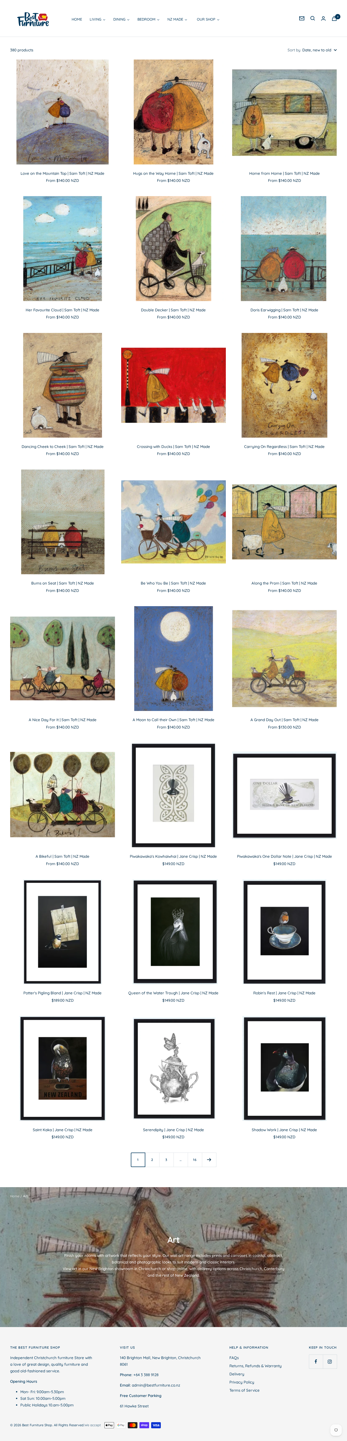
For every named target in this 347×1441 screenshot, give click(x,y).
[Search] (312, 18)
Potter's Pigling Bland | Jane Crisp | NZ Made (62, 993)
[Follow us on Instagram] (330, 1362)
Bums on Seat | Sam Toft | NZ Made (62, 583)
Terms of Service (244, 1390)
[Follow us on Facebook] (316, 1362)
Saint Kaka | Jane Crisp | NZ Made (62, 1129)
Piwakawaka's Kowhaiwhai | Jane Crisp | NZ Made (173, 856)
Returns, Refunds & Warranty (255, 1365)
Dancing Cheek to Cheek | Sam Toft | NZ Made (63, 446)
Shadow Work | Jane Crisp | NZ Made (284, 1129)
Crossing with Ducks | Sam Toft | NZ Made (173, 446)
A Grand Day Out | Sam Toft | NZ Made (284, 719)
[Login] (323, 18)
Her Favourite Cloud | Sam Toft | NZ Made (62, 310)
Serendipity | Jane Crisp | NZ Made (173, 1129)
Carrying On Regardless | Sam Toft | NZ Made (284, 446)
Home (14, 1196)
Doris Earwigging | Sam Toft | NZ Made (284, 310)
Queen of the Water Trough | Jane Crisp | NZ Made (173, 993)
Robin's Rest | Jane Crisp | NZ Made (284, 993)
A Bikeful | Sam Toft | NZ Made (62, 856)
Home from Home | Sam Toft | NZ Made (284, 173)
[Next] (209, 1160)
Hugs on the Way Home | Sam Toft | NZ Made (173, 173)
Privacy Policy (241, 1382)
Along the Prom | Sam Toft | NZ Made (284, 583)
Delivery (236, 1374)
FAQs (234, 1357)
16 (195, 1160)
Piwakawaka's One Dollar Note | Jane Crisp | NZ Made (284, 856)
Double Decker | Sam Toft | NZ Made (173, 310)
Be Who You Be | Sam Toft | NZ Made (173, 583)
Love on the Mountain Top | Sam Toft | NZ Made (62, 173)
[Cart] (334, 18)
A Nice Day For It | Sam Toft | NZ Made (63, 719)
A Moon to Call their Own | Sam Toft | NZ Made (173, 719)
